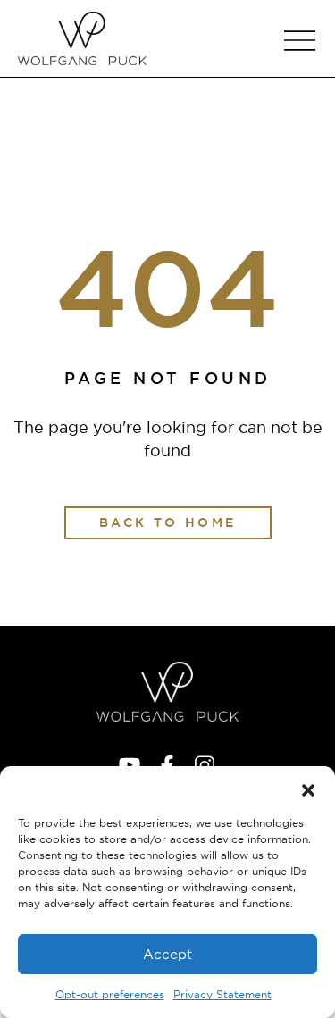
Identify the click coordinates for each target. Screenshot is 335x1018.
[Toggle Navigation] (299, 40)
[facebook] (167, 765)
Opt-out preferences (109, 994)
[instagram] (204, 765)
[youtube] (129, 765)
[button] (308, 788)
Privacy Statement (222, 994)
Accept (167, 954)
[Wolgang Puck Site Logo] (82, 38)
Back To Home (168, 522)
